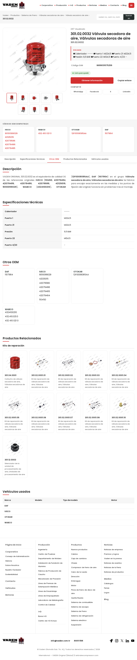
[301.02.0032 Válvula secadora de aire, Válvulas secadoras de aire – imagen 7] (34, 110)
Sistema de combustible (82, 602)
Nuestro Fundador (13, 570)
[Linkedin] (127, 640)
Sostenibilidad (11, 574)
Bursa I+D (42, 616)
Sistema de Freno (29, 15)
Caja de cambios (79, 558)
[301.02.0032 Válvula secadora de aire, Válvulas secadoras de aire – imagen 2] (23, 98)
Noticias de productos (114, 572)
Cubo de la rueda (79, 572)
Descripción (10, 159)
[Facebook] (111, 640)
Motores (9, 595)
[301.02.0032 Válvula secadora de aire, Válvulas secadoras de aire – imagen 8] (46, 110)
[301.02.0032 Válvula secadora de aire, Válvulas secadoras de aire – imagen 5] (57, 98)
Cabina (74, 554)
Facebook (94, 91)
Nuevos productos (79, 549)
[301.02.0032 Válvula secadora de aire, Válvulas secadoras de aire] (12, 98)
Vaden (6, 15)
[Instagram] (116, 640)
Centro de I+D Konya (47, 621)
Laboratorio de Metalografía (50, 600)
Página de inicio (13, 544)
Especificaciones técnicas (32, 159)
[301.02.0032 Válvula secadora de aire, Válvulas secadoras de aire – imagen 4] (46, 98)
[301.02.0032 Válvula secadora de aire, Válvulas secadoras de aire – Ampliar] (34, 59)
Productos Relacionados (75, 159)
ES (131, 5)
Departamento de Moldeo (49, 558)
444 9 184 (78, 640)
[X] (122, 640)
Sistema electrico (79, 620)
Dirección (75, 576)
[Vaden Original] (14, 5)
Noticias (93, 5)
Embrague (75, 581)
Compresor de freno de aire (83, 567)
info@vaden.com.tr (60, 640)
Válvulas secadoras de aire (51, 15)
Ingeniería (42, 549)
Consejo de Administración (17, 556)
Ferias (106, 588)
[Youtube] (132, 641)
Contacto (114, 5)
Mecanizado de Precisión (49, 579)
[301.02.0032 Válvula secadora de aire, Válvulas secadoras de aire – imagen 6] (23, 110)
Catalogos (108, 583)
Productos (81, 5)
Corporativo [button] (47, 5)
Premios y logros (111, 554)
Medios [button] (103, 5)
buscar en (129, 17)
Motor (73, 585)
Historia (8, 561)
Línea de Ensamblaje (47, 591)
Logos (106, 592)
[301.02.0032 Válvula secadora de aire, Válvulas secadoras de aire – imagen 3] (34, 98)
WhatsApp (78, 91)
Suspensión (76, 625)
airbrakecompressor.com (86, 655)
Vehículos (10, 588)
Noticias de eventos (113, 563)
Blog (124, 5)
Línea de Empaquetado (48, 596)
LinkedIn (126, 91)
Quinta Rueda (77, 598)
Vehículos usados (100, 159)
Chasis (74, 563)
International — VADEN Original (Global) (56, 655)
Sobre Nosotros (12, 565)
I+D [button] (71, 5)
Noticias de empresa (113, 549)
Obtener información (92, 80)
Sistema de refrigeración (82, 616)
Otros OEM (54, 159)
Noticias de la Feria (112, 567)
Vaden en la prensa (113, 558)
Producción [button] (61, 5)
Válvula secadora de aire (77, 15)
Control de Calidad (46, 604)
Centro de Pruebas (46, 554)
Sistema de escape (80, 607)
